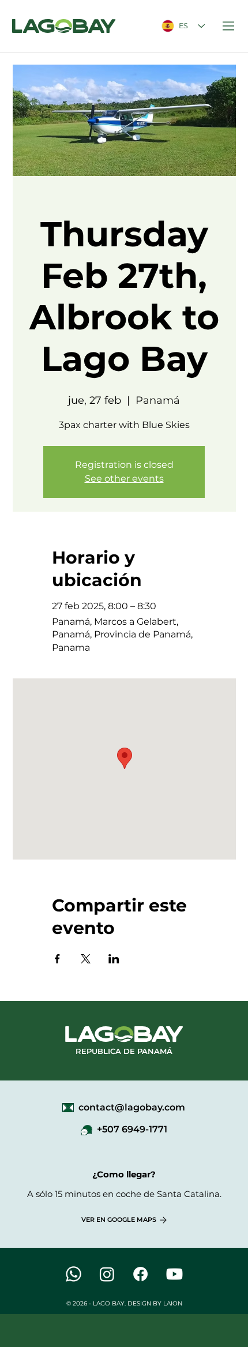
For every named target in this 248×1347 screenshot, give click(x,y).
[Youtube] (174, 1274)
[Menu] (229, 26)
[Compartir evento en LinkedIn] (113, 958)
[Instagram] (107, 1274)
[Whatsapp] (73, 1274)
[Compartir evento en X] (85, 958)
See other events (124, 478)
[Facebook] (140, 1274)
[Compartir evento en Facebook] (57, 958)
